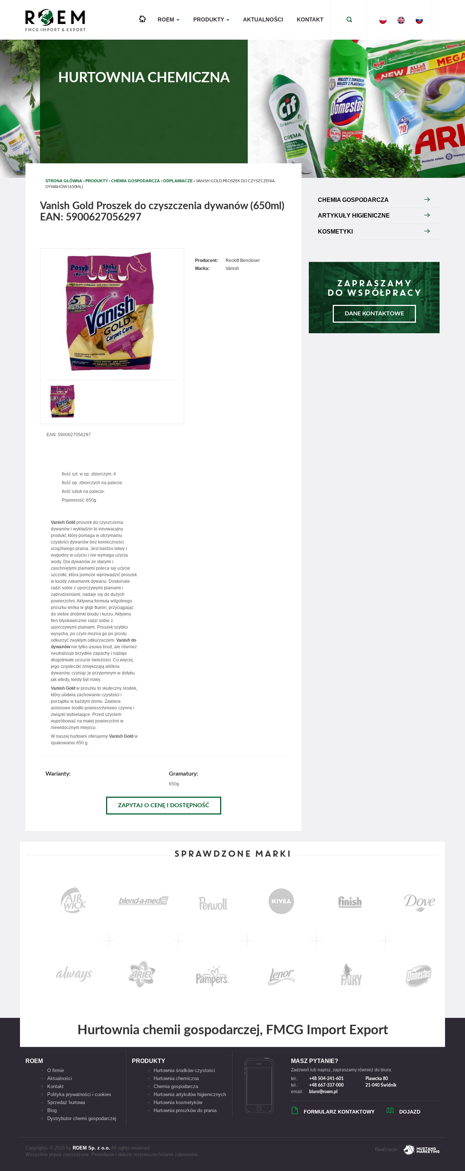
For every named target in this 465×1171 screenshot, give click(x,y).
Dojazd (409, 1112)
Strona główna (63, 181)
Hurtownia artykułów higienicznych (190, 1094)
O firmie (55, 1070)
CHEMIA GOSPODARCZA (135, 181)
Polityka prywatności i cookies (79, 1094)
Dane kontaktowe (374, 313)
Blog (52, 1110)
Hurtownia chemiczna (176, 1078)
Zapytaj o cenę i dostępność (163, 805)
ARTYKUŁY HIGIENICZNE (354, 215)
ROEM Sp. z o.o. (91, 1148)
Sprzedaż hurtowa (66, 1102)
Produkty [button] (209, 19)
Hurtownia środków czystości (184, 1070)
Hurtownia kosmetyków (178, 1102)
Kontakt (310, 19)
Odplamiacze (178, 181)
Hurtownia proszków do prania (185, 1110)
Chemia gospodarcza (176, 1086)
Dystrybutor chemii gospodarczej (81, 1118)
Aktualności (263, 19)
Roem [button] (167, 19)
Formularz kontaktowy (339, 1112)
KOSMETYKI (335, 231)
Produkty (96, 181)
